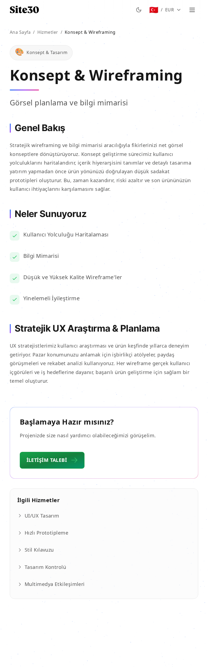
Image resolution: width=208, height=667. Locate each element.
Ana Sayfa (20, 32)
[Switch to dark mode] (138, 9)
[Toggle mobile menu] (192, 10)
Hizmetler (47, 32)
